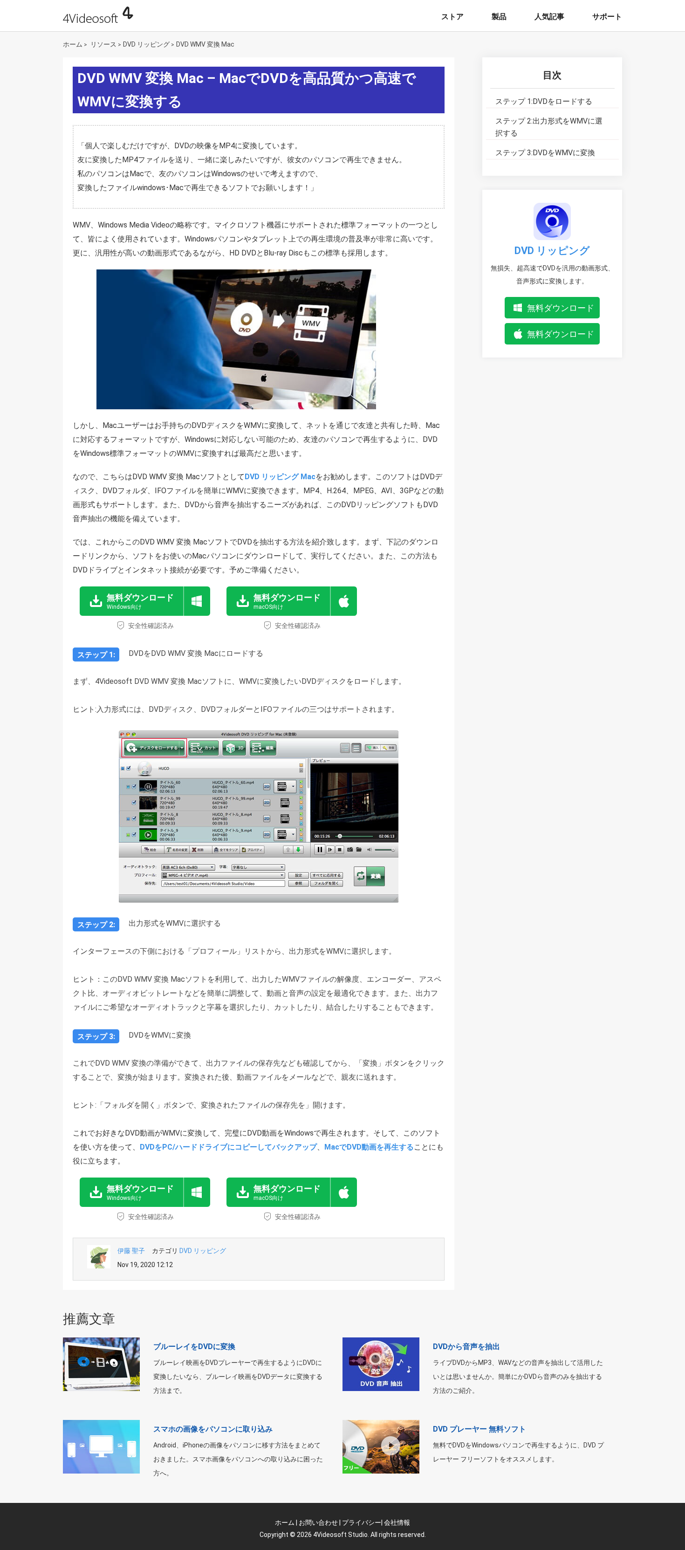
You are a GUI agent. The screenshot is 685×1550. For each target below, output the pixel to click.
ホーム (72, 44)
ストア (452, 16)
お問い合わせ (318, 1522)
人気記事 (549, 16)
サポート (607, 16)
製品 (499, 16)
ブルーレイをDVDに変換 (194, 1346)
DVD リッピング (146, 44)
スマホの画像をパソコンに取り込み (213, 1429)
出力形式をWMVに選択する (549, 127)
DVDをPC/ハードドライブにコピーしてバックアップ (228, 1147)
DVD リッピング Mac (280, 476)
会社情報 (397, 1522)
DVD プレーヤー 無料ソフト (479, 1429)
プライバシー (361, 1522)
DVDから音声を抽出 (466, 1346)
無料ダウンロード (560, 308)
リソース (103, 44)
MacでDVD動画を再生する (369, 1147)
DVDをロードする (543, 101)
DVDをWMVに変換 (545, 152)
